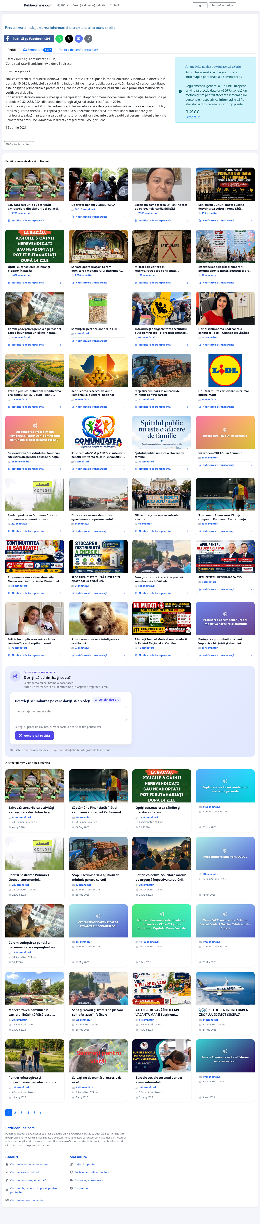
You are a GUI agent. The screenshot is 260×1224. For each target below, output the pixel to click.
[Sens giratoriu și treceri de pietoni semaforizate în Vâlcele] (161, 568)
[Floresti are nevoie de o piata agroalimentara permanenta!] (98, 506)
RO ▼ (65, 5)
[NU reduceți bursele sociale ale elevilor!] (161, 506)
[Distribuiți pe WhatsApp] (59, 39)
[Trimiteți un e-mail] (79, 39)
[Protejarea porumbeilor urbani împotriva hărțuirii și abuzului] (225, 631)
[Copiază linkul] (88, 39)
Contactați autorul (20, 144)
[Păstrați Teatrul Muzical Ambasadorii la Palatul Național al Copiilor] (161, 631)
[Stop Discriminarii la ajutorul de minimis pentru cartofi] (161, 382)
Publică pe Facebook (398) (32, 39)
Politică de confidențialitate (78, 50)
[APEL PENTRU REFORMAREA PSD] (225, 567)
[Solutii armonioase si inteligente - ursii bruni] (98, 631)
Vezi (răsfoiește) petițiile (89, 5)
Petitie (12, 50)
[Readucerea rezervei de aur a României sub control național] (98, 382)
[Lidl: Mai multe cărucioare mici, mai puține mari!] (225, 382)
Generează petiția (37, 735)
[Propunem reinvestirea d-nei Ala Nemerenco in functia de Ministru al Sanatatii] (34, 568)
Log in (200, 5)
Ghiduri (11, 1157)
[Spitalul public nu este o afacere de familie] (161, 444)
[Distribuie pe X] (69, 39)
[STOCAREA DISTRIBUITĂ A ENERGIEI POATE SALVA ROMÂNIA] (98, 568)
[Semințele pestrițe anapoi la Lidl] (98, 318)
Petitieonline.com (38, 5)
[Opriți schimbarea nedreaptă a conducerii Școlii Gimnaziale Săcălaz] (225, 320)
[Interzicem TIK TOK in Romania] (225, 442)
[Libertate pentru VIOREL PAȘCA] (98, 194)
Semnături (39, 50)
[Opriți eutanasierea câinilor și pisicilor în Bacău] (34, 258)
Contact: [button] (114, 5)
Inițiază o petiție (222, 5)
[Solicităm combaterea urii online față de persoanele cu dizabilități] (161, 196)
